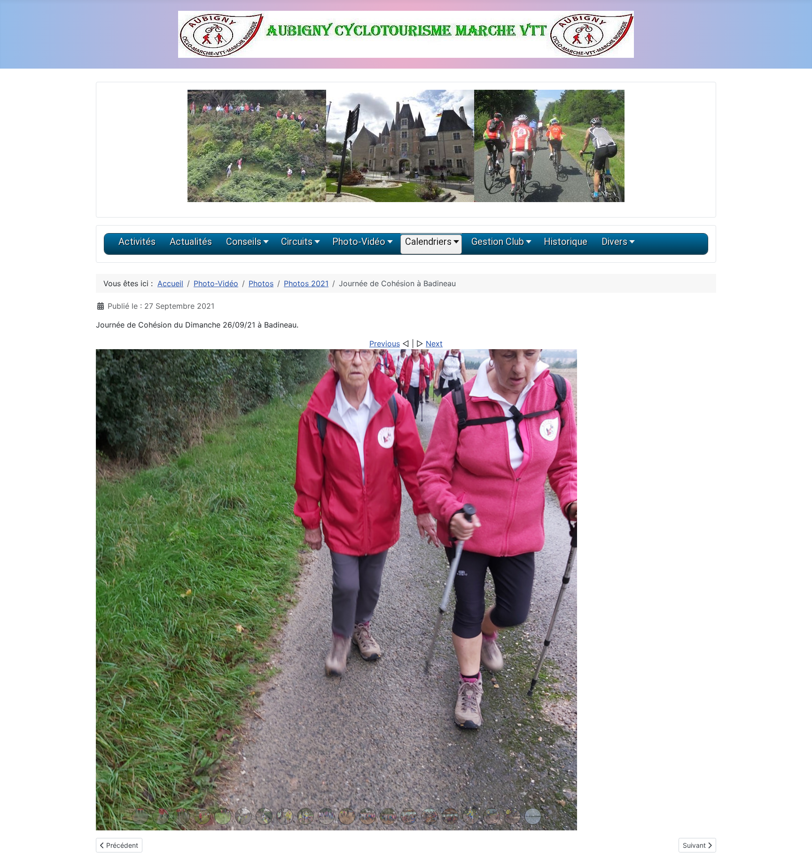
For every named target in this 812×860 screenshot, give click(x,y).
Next (434, 343)
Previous (384, 343)
